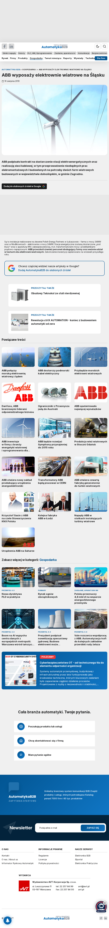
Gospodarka (36, 58)
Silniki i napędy (9, 53)
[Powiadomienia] (7, 920)
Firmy (13, 58)
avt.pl (81, 889)
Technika (90, 58)
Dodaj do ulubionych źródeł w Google (22, 186)
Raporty (67, 58)
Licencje (42, 859)
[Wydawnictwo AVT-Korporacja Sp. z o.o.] (24, 887)
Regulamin (43, 855)
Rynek (5, 58)
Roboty (21, 53)
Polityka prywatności (48, 863)
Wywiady (78, 58)
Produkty (23, 58)
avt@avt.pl (84, 886)
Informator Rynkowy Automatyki (17, 863)
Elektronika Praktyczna (86, 863)
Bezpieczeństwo (99, 53)
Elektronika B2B (82, 855)
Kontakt (5, 855)
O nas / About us (10, 859)
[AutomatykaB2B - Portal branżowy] (57, 918)
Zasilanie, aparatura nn (64, 53)
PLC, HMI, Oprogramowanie (40, 53)
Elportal (78, 859)
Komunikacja (83, 53)
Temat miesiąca (53, 58)
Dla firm (101, 58)
